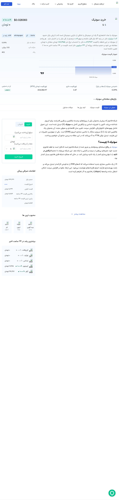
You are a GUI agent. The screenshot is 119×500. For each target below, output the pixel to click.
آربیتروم (25, 266)
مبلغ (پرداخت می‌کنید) (23, 132)
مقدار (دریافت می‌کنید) (23, 143)
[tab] (109, 107)
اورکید (26, 255)
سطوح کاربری (82, 4)
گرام (27, 271)
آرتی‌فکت (25, 250)
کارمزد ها (70, 4)
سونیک (114, 147)
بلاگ (33, 4)
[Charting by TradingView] (42, 73)
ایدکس (25, 261)
